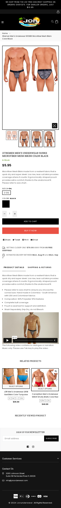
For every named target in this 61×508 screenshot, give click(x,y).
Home (5, 33)
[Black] (6, 204)
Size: (7, 188)
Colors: (9, 198)
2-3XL (6, 192)
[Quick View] (27, 371)
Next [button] (55, 84)
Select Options (16, 386)
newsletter (30, 432)
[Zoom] (54, 125)
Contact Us (7, 468)
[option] (30, 69)
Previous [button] (6, 84)
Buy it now (30, 230)
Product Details (14, 267)
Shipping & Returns (40, 267)
